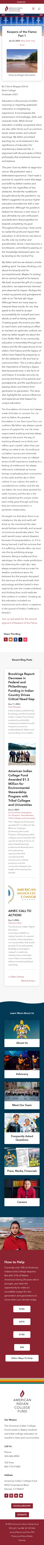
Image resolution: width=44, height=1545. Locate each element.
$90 (22, 1347)
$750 (22, 1309)
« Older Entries (16, 976)
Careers (22, 1202)
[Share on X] (20, 639)
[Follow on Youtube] (21, 1496)
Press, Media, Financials (22, 1171)
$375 (22, 1321)
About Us (22, 1043)
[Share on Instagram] (25, 639)
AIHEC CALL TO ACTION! (19, 913)
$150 (22, 1334)
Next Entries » (28, 980)
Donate (22, 1514)
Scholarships (22, 1506)
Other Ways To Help (22, 1358)
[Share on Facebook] (15, 639)
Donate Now (21, 2)
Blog (23, 41)
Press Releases (14, 707)
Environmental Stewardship (20, 812)
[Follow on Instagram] (11, 1496)
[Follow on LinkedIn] (16, 1496)
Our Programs (14, 815)
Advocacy (12, 923)
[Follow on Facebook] (6, 1496)
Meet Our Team (22, 1105)
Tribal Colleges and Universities (21, 818)
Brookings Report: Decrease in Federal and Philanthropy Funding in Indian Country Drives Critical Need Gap (21, 686)
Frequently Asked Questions (22, 1138)
